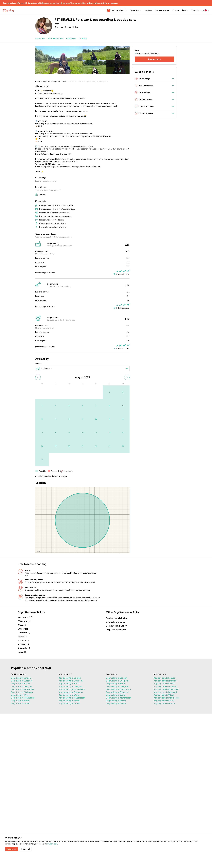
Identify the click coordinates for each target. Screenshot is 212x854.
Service (38, 363)
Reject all (25, 849)
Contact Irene (154, 59)
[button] (154, 78)
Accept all (11, 849)
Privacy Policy (52, 844)
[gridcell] (109, 392)
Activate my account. (109, 3)
